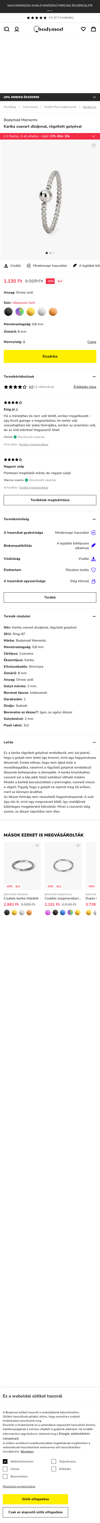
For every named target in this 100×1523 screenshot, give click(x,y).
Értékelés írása (85, 387)
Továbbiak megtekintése (50, 500)
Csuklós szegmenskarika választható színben (63, 898)
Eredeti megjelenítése (33, 444)
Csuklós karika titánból (21, 898)
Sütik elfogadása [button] (35, 1499)
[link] (8, 311)
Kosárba (50, 356)
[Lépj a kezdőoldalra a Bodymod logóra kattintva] (50, 29)
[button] (48, 10)
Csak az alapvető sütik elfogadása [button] (35, 1512)
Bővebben (27, 1451)
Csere (91, 342)
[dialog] (50, 1455)
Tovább (50, 597)
